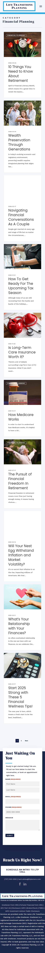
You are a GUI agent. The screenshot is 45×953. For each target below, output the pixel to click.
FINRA (41, 908)
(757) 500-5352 (10, 879)
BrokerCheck (32, 908)
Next (26, 740)
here (12, 775)
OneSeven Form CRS (10, 905)
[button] (41, 6)
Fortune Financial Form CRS (31, 905)
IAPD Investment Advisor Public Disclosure (22, 911)
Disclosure (16, 908)
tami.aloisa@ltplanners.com (29, 879)
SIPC (23, 908)
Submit (10, 835)
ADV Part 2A (5, 908)
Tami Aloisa (12, 34)
